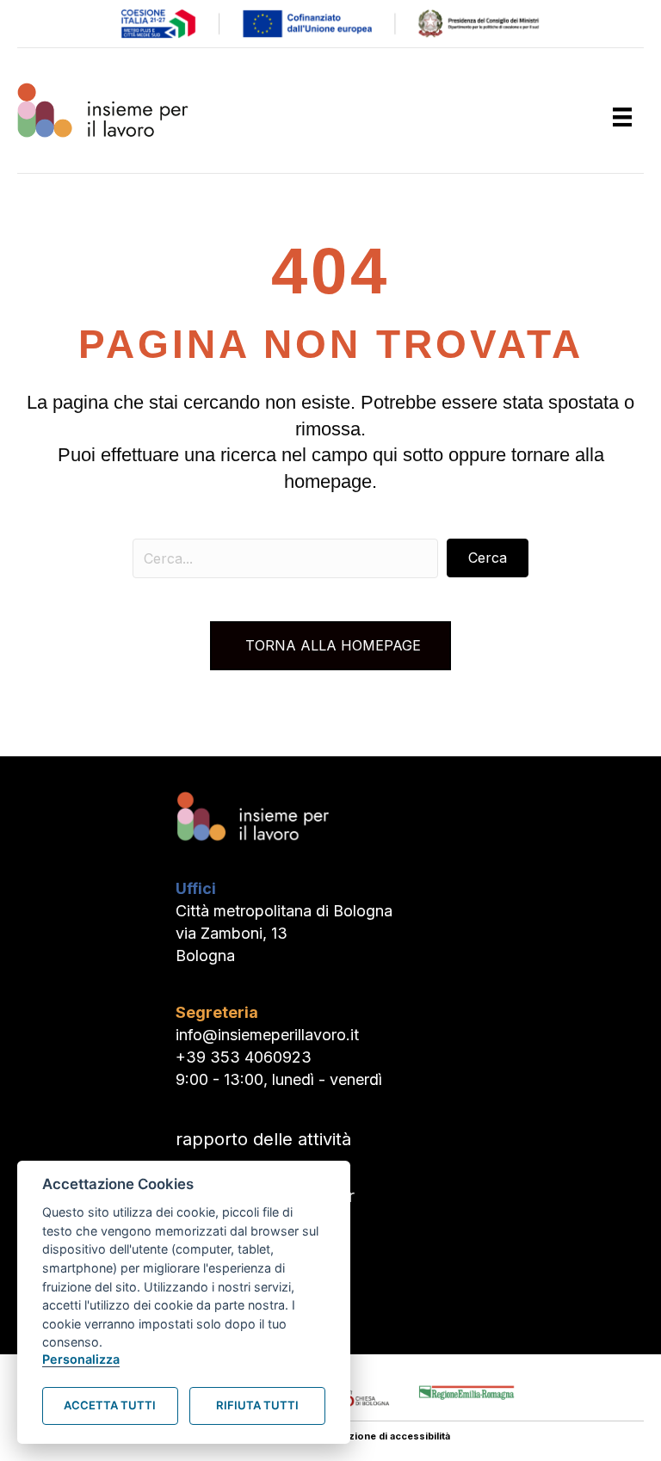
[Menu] (622, 117)
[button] (487, 558)
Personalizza (81, 1359)
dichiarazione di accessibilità (380, 1436)
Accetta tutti (110, 1405)
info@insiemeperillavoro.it (267, 1035)
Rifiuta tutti (257, 1405)
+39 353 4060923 (244, 1057)
